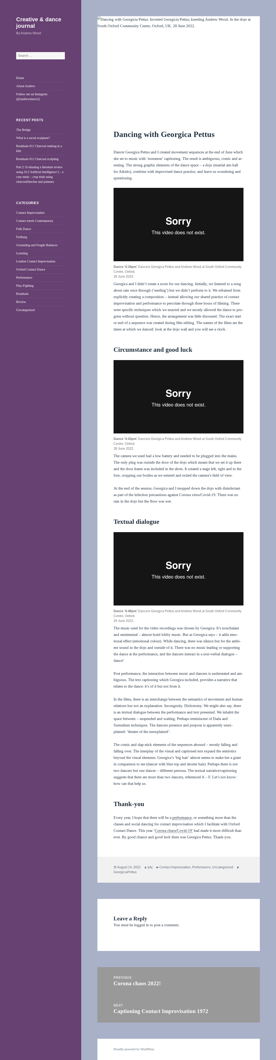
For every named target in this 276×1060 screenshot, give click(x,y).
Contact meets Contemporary (34, 220)
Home (20, 78)
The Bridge (23, 130)
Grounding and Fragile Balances (37, 245)
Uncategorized (25, 310)
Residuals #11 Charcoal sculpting (37, 159)
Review (21, 302)
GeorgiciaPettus (125, 872)
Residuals (22, 293)
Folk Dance (23, 229)
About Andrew (25, 86)
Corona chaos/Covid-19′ (174, 830)
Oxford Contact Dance (30, 269)
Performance (24, 277)
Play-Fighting (25, 285)
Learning (22, 253)
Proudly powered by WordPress (134, 1049)
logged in (141, 925)
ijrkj (150, 867)
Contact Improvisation (30, 212)
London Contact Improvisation (35, 261)
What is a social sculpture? (33, 138)
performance (182, 817)
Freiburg (21, 237)
